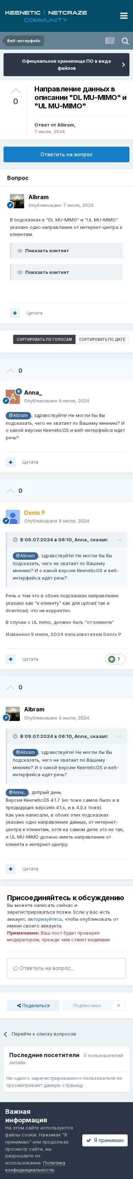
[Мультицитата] (15, 313)
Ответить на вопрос (66, 154)
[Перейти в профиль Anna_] (13, 397)
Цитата (35, 313)
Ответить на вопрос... (46, 968)
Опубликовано (61, 205)
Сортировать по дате (102, 339)
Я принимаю (107, 1140)
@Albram (18, 415)
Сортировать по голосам (44, 339)
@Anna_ (17, 792)
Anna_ (81, 539)
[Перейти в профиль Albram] (17, 201)
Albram (65, 125)
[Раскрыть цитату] (16, 539)
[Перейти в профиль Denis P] (13, 517)
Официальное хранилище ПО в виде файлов (66, 64)
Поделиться (35, 1005)
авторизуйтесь (45, 919)
